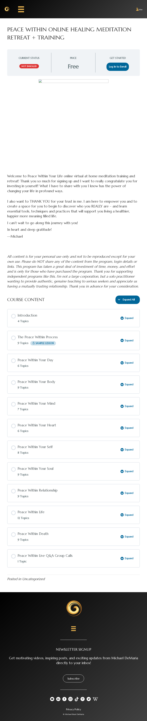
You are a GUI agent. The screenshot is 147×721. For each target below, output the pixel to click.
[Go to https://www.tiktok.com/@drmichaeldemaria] (76, 699)
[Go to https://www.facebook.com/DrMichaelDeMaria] (64, 699)
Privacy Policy (73, 709)
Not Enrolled (29, 66)
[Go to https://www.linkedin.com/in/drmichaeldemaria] (58, 699)
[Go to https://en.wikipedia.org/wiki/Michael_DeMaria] (95, 699)
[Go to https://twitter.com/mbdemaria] (89, 699)
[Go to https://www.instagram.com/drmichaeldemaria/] (70, 699)
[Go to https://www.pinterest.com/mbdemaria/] (82, 699)
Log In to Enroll (117, 66)
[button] (73, 678)
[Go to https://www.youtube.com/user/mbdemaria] (52, 699)
